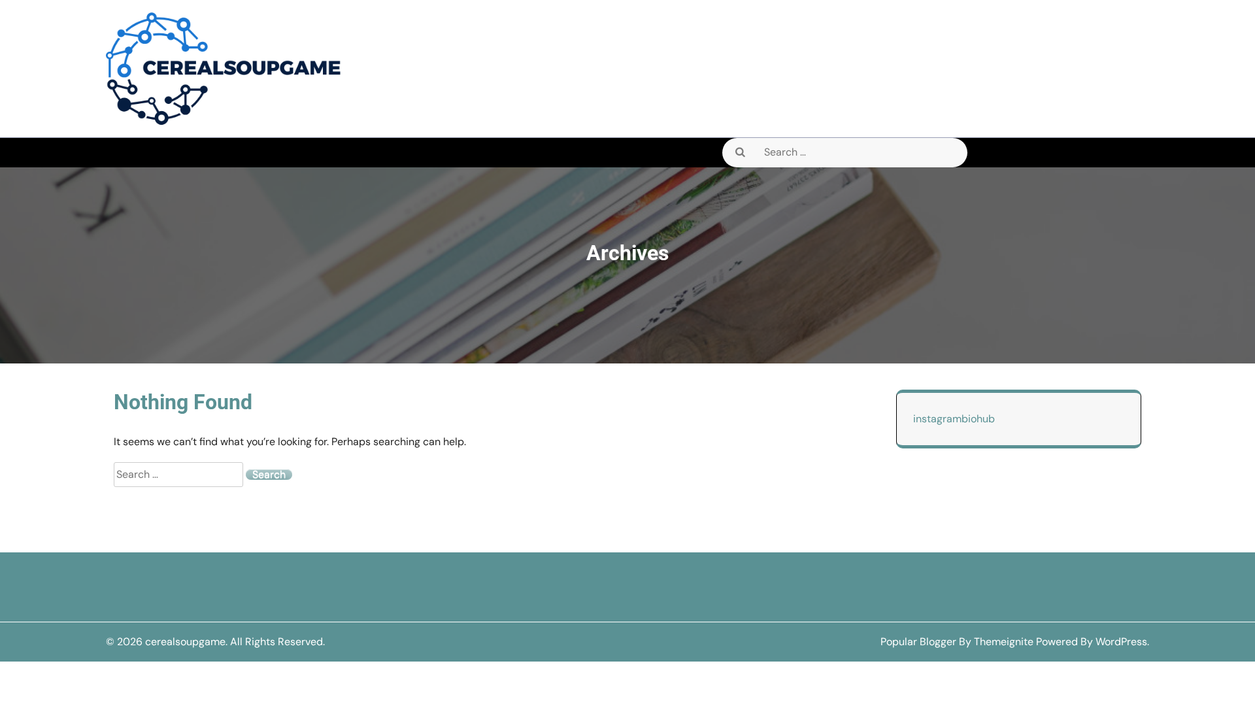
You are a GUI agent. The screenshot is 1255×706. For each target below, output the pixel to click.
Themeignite (1003, 641)
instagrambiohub (954, 419)
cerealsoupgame (185, 641)
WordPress (1121, 641)
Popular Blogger (918, 641)
